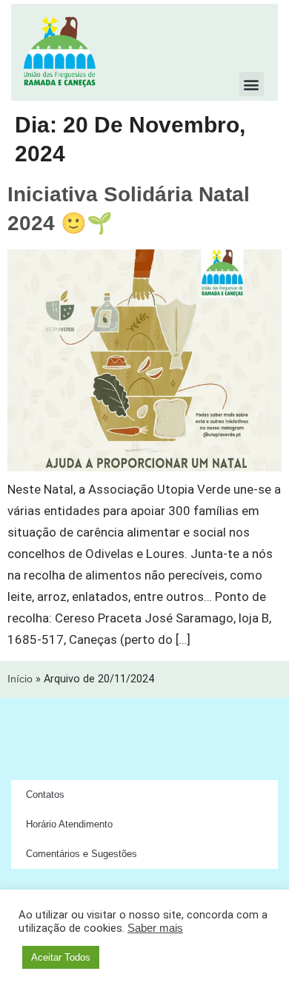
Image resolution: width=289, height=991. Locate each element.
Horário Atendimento (69, 824)
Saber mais (155, 928)
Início (20, 679)
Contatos (45, 794)
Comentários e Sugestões (81, 853)
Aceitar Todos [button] (60, 957)
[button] (251, 84)
